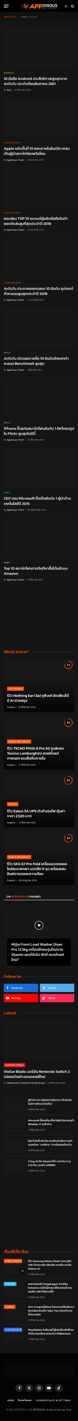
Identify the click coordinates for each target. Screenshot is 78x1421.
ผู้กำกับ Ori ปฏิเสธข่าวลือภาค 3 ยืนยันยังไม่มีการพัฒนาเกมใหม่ (50, 1102)
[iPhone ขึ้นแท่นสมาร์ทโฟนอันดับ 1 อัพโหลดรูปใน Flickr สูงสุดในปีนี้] (39, 398)
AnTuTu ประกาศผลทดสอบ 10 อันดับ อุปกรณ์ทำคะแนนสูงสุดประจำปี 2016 (38, 291)
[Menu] (6, 6)
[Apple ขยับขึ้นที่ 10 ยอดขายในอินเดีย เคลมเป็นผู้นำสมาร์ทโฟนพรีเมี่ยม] (39, 118)
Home (24, 16)
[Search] (72, 6)
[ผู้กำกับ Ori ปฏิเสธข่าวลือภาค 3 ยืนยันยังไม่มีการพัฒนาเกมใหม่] (14, 1105)
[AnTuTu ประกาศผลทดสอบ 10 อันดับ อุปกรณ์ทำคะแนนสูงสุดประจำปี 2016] (39, 258)
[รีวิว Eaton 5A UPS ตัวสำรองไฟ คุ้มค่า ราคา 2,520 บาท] (39, 800)
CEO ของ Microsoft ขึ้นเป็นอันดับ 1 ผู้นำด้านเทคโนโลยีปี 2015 (37, 500)
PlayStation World (16, 1329)
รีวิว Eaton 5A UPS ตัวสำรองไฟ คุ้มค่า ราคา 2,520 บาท (36, 813)
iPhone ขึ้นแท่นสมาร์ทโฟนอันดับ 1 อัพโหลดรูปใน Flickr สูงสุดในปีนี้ (39, 431)
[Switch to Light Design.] (66, 6)
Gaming (9, 1306)
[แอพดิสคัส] (39, 6)
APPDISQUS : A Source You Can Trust (52, 1409)
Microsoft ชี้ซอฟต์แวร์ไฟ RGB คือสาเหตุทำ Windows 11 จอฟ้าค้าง (51, 1122)
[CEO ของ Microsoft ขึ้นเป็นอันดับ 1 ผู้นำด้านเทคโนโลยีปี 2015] (39, 468)
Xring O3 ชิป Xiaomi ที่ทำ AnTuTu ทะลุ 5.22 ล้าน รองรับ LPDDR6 (49, 1163)
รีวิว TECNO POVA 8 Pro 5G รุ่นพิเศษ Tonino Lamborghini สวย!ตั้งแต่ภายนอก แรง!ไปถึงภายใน (35, 753)
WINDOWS (10, 1283)
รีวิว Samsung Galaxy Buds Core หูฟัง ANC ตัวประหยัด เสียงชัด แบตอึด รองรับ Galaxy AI (50, 1265)
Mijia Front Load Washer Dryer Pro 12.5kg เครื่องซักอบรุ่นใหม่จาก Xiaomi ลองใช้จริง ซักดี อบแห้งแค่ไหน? (37, 952)
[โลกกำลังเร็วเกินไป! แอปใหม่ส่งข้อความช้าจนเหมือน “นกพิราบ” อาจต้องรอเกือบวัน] (14, 1146)
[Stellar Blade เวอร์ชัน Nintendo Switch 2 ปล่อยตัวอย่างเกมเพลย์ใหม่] (39, 1040)
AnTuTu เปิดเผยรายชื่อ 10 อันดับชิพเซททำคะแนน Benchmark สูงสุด (36, 361)
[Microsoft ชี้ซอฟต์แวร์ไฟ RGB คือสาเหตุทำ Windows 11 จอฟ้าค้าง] (14, 1125)
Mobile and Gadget (16, 1261)
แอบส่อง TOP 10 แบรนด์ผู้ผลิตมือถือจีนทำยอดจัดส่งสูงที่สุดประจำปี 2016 (36, 221)
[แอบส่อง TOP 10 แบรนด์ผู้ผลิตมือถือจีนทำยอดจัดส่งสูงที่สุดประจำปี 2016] (39, 188)
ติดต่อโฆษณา (25, 1400)
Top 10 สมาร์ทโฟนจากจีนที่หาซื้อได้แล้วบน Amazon (36, 570)
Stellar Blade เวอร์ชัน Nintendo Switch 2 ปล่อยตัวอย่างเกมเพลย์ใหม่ (37, 1074)
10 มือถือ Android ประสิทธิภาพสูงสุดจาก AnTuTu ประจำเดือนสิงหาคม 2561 (35, 81)
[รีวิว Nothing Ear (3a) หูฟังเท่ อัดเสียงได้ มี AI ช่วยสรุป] (39, 685)
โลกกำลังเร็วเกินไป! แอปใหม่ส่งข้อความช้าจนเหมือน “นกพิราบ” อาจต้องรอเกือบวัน (50, 1143)
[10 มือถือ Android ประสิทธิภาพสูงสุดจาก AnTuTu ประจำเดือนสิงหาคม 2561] (39, 48)
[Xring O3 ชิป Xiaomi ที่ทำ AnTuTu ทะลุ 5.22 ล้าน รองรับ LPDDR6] (14, 1166)
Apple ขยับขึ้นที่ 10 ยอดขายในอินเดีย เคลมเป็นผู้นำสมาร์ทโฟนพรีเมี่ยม (37, 151)
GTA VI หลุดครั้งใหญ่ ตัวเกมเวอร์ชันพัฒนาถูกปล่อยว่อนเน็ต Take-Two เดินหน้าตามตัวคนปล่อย (51, 1310)
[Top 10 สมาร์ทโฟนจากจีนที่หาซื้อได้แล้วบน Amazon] (39, 538)
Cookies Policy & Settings (53, 1400)
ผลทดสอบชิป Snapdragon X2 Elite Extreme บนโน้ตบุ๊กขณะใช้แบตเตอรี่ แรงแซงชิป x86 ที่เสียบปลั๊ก (50, 1288)
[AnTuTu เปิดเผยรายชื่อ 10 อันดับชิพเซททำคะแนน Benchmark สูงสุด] (39, 328)
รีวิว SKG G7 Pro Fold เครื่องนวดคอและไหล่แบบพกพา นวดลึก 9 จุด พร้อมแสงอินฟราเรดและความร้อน (37, 868)
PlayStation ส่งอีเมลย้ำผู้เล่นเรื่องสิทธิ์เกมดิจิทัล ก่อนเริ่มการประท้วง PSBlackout (51, 1332)
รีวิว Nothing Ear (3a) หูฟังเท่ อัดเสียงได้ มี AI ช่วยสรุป (38, 698)
